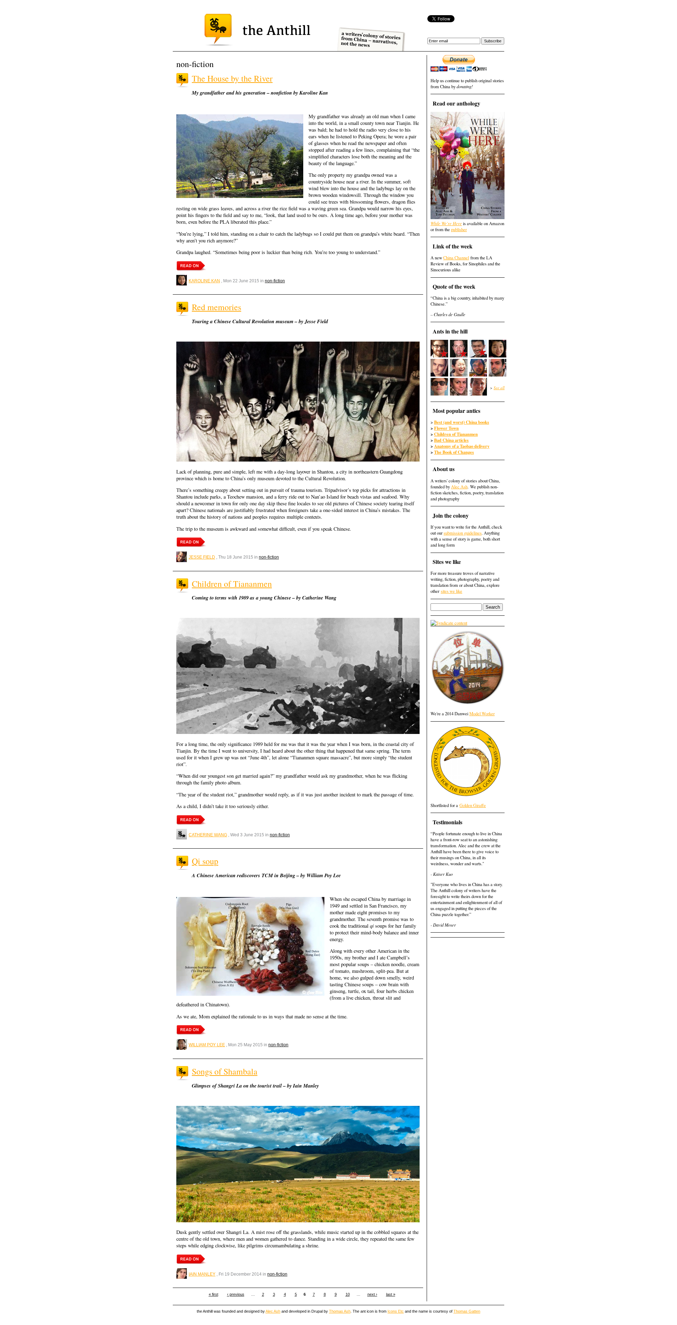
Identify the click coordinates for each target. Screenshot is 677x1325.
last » (390, 1294)
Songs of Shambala (224, 1071)
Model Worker (482, 714)
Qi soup (205, 861)
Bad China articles (451, 440)
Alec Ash (459, 487)
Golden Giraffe (472, 805)
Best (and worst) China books (461, 422)
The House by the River (232, 78)
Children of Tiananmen (232, 583)
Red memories (216, 307)
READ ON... (191, 266)
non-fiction (275, 281)
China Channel (456, 258)
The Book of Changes (454, 452)
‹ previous (235, 1294)
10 (348, 1294)
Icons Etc (396, 1311)
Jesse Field (202, 557)
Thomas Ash (339, 1311)
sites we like (451, 591)
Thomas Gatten (466, 1311)
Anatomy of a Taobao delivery (461, 446)
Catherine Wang (208, 835)
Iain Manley (202, 1274)
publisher (459, 230)
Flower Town (446, 428)
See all (499, 387)
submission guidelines (463, 533)
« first (213, 1294)
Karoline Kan (204, 281)
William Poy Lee (207, 1045)
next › (372, 1294)
